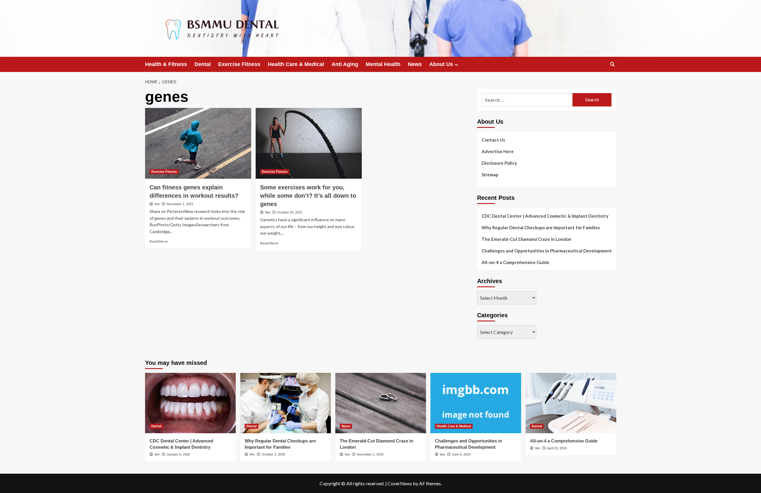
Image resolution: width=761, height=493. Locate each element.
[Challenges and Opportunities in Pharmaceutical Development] (475, 403)
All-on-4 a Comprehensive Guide (515, 262)
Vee (157, 204)
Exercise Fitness (239, 64)
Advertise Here (498, 151)
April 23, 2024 (557, 448)
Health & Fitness (166, 64)
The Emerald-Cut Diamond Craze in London (526, 239)
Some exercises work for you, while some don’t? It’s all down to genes (308, 195)
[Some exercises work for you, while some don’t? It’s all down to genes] (309, 143)
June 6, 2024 (461, 454)
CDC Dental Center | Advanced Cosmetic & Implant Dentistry (545, 216)
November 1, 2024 (370, 454)
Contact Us (493, 139)
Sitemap (490, 174)
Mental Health (383, 64)
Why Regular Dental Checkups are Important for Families (541, 227)
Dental (202, 64)
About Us (441, 64)
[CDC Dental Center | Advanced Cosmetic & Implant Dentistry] (190, 403)
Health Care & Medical (296, 64)
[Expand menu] (456, 64)
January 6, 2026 (178, 454)
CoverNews (400, 483)
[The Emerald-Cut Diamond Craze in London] (380, 403)
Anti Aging (344, 64)
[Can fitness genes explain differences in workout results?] (198, 143)
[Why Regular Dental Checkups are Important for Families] (285, 403)
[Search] (612, 64)
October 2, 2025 (273, 454)
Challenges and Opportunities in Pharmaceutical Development (547, 250)
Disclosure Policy (499, 163)
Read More (159, 241)
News (415, 64)
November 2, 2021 (179, 204)
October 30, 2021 (289, 212)
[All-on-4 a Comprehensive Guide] (571, 403)
